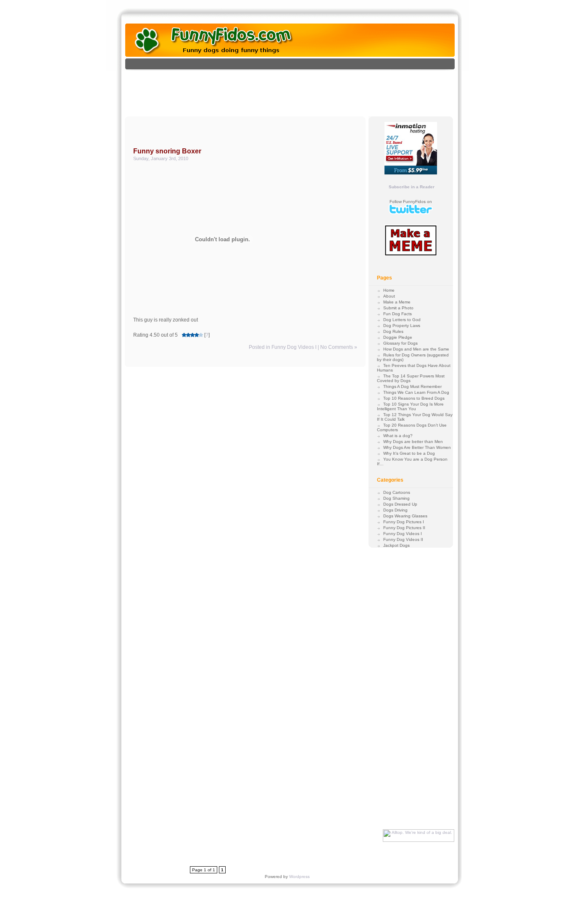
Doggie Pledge (397, 337)
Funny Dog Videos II (403, 539)
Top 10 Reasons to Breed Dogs (414, 398)
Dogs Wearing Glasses (405, 516)
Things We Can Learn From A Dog (416, 392)
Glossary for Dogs (400, 343)
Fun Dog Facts (397, 313)
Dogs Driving (395, 510)
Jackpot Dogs (396, 545)
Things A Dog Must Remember (412, 386)
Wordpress (299, 876)
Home (389, 290)
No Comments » (338, 347)
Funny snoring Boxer (167, 151)
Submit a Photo (398, 308)
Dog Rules (393, 331)
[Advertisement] (299, 89)
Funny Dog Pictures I (403, 521)
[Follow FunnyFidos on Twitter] (411, 213)
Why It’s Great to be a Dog (409, 453)
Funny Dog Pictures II (404, 527)
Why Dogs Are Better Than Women (417, 447)
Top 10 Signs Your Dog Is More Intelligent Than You (410, 406)
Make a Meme (397, 302)
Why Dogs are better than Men (413, 441)
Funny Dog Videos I (293, 347)
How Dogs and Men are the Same (416, 349)
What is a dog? (398, 435)
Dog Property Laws (401, 325)
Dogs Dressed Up (400, 504)
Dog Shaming (396, 498)
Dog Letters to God (402, 319)
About (389, 296)
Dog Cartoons (396, 492)
